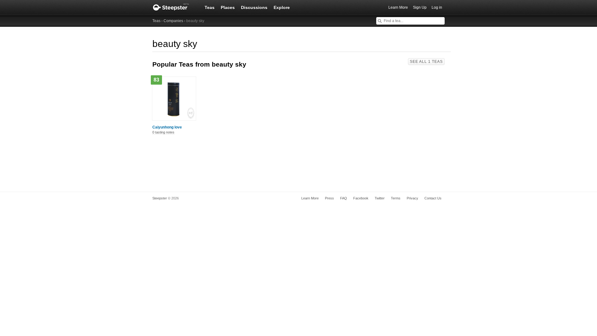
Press (329, 198)
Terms (395, 198)
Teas (210, 7)
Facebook (360, 198)
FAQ (343, 198)
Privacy (412, 198)
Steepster (174, 7)
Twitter (380, 198)
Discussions (254, 7)
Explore (282, 7)
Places (228, 7)
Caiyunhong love (167, 127)
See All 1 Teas (426, 61)
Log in (437, 7)
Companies (173, 21)
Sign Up (420, 7)
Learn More (398, 7)
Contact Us (433, 198)
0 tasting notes (163, 132)
